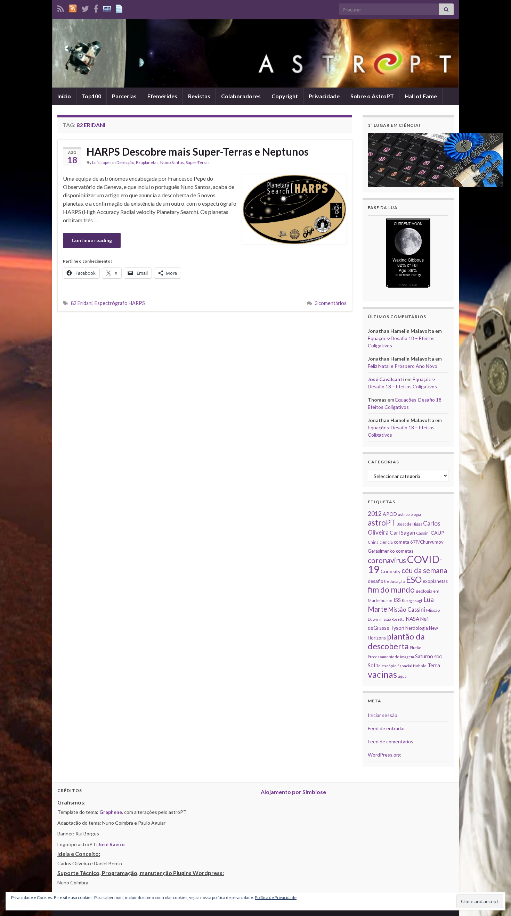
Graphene (110, 812)
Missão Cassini (406, 609)
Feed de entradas (387, 728)
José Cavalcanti (386, 379)
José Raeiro (111, 844)
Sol (371, 665)
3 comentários (331, 303)
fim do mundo (391, 589)
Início (64, 96)
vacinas (382, 674)
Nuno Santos (172, 162)
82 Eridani (81, 303)
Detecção (125, 162)
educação (396, 581)
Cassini (423, 533)
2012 (375, 513)
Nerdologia (416, 628)
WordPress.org (384, 755)
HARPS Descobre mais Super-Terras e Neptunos (198, 151)
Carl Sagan (402, 532)
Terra (434, 665)
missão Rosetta (392, 619)
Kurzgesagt (412, 600)
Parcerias (124, 96)
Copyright (284, 96)
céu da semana (424, 570)
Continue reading (92, 240)
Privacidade (324, 96)
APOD (390, 514)
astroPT (382, 522)
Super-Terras (198, 162)
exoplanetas (435, 581)
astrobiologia (409, 514)
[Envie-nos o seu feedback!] (120, 7)
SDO (438, 656)
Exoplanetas (147, 162)
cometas (404, 551)
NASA (412, 619)
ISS (397, 600)
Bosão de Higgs (409, 524)
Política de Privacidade (276, 897)
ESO (414, 580)
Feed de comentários (390, 741)
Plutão (415, 647)
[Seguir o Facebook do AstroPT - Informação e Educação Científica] (96, 7)
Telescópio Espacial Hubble (401, 665)
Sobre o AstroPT (372, 96)
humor (386, 600)
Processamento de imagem (391, 656)
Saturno (424, 656)
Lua (428, 599)
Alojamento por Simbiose (293, 792)
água (402, 676)
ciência (386, 542)
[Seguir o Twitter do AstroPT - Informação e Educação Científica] (85, 7)
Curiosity (390, 571)
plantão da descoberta (396, 641)
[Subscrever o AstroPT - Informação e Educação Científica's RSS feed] (60, 7)
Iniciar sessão (382, 715)
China (373, 542)
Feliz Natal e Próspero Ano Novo (402, 366)
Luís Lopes (102, 162)
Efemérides (162, 96)
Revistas (199, 96)
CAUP (437, 533)
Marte (377, 609)
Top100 (91, 96)
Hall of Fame (421, 96)
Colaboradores (241, 96)
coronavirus (387, 560)
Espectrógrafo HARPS (120, 303)
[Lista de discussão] (107, 7)
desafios (377, 581)
